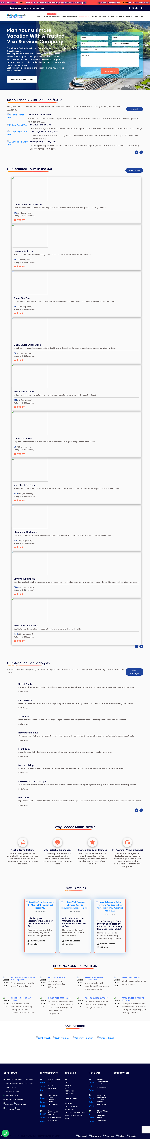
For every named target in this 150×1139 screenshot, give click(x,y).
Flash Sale (84, 17)
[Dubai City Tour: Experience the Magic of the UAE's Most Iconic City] (40, 905)
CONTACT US (69, 1091)
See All (134, 109)
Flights (102, 17)
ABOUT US (68, 1088)
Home (39, 17)
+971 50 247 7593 (36, 8)
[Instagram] (133, 8)
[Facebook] (129, 8)
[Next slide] (141, 152)
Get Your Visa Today (22, 79)
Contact (139, 17)
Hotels (94, 17)
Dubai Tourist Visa (52, 17)
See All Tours (134, 170)
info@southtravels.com (15, 1099)
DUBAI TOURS (69, 1110)
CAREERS (68, 1085)
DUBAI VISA (68, 1104)
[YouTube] (136, 8)
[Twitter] (120, 1135)
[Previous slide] (136, 152)
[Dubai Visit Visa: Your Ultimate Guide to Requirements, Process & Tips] (75, 905)
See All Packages (134, 672)
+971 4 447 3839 (19, 8)
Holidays (120, 17)
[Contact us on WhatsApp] (5, 1133)
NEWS (67, 1082)
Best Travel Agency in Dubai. (49, 1136)
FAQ (66, 1079)
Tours (111, 17)
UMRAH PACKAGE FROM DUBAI (75, 1112)
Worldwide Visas (69, 17)
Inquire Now (110, 71)
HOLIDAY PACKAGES (71, 1107)
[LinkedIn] (142, 8)
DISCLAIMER (69, 1094)
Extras (129, 17)
